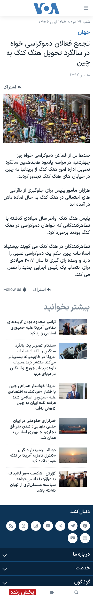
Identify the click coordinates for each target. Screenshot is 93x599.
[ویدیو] (52, 592)
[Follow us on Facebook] (85, 526)
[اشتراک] (73, 538)
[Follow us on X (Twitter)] (60, 526)
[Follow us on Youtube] (48, 526)
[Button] (12, 87)
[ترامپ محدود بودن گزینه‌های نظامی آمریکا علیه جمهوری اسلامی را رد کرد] (73, 327)
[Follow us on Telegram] (73, 526)
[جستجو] (76, 592)
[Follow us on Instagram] (36, 526)
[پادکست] (85, 538)
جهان (84, 33)
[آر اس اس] (11, 526)
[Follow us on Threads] (23, 526)
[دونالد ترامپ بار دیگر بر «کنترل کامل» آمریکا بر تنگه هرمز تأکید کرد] (73, 455)
